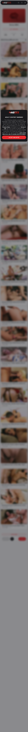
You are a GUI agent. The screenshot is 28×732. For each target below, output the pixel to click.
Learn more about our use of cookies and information (14, 133)
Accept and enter (14, 137)
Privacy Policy (6, 127)
